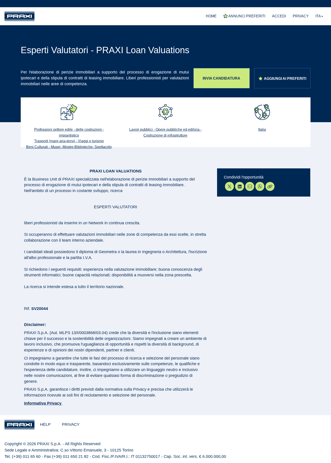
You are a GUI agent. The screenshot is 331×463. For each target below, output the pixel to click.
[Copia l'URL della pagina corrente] (269, 186)
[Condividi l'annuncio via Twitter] (229, 186)
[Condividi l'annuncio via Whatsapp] (259, 186)
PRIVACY (301, 16)
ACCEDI (279, 16)
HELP (45, 424)
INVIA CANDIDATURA (221, 78)
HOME (211, 16)
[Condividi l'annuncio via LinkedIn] (239, 186)
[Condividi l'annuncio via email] (249, 186)
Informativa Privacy (43, 403)
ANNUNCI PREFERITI (246, 16)
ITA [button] (318, 16)
